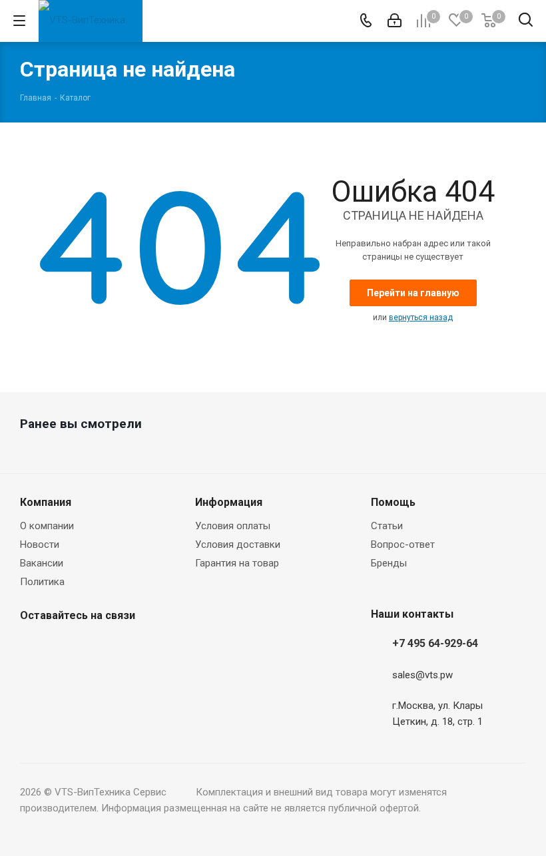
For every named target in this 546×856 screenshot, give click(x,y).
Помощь (393, 502)
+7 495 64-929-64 (435, 643)
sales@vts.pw (422, 675)
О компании (47, 526)
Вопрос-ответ (403, 544)
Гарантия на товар (237, 563)
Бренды (389, 563)
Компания (45, 502)
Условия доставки (237, 544)
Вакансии (41, 563)
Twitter (66, 647)
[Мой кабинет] (395, 21)
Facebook (33, 647)
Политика (42, 582)
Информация (228, 502)
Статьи (387, 526)
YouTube (100, 647)
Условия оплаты (232, 526)
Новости (39, 544)
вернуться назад (421, 317)
